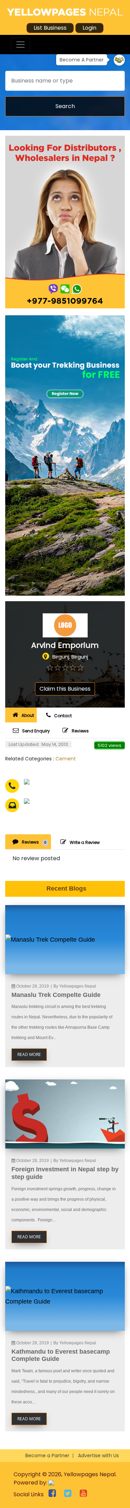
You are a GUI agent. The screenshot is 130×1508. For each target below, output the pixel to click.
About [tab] (27, 715)
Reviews (80, 731)
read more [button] (29, 1054)
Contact (63, 716)
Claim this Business (65, 689)
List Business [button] (50, 28)
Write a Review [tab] (85, 842)
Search (65, 106)
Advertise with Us (98, 1455)
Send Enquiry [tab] (36, 731)
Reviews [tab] (34, 842)
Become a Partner (47, 1455)
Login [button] (89, 28)
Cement (65, 758)
